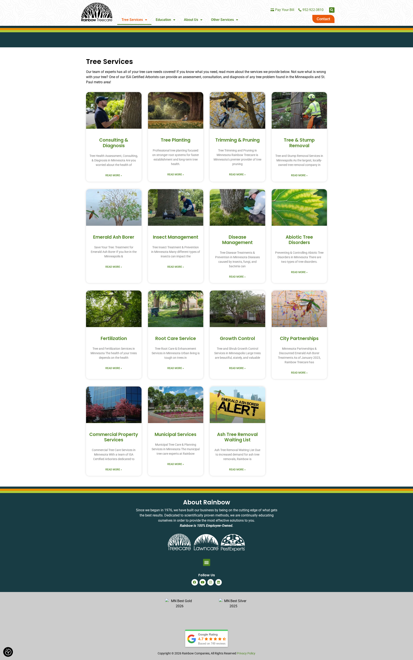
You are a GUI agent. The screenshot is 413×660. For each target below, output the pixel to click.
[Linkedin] (218, 582)
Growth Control (237, 338)
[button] (331, 10)
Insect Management (175, 237)
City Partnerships (299, 338)
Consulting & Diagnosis (113, 142)
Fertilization (114, 338)
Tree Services (132, 20)
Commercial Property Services (113, 437)
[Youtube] (202, 582)
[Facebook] (194, 582)
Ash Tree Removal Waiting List (237, 437)
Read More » (113, 175)
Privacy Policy (246, 653)
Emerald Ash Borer (113, 237)
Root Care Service (175, 338)
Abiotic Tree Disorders (299, 240)
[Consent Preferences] (8, 652)
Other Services (222, 20)
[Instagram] (210, 582)
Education (163, 20)
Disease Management (237, 240)
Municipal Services (175, 434)
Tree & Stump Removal (299, 142)
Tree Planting (175, 140)
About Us (191, 20)
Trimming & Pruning (237, 140)
